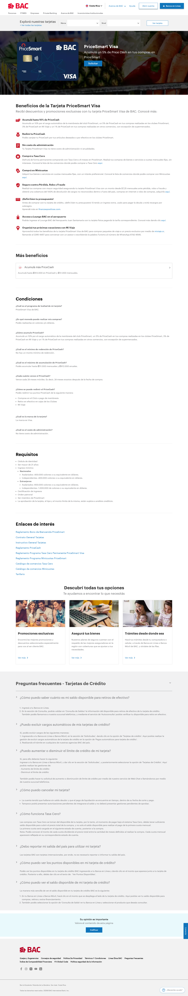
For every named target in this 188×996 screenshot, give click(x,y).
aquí (100, 163)
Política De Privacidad (72, 958)
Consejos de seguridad (51, 958)
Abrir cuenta (148, 6)
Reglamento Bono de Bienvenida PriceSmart (40, 531)
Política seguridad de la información (86, 962)
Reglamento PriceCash (28, 547)
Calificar (94, 930)
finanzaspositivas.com (49, 209)
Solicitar (93, 63)
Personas (12, 13)
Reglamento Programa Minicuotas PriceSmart (41, 558)
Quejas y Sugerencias (29, 958)
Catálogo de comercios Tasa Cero (34, 563)
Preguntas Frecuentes (134, 958)
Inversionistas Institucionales (90, 13)
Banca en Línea (173, 6)
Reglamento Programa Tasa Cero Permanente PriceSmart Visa (50, 553)
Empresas (35, 13)
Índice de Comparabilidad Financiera (36, 962)
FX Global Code (61, 962)
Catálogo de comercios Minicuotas (35, 568)
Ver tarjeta (157, 23)
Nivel (104, 23)
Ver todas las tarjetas (31, 25)
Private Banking (50, 13)
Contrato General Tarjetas (30, 537)
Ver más (22, 657)
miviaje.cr (159, 231)
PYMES (23, 13)
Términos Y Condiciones (95, 958)
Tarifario (20, 574)
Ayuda (132, 6)
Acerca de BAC (116, 6)
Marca (63, 23)
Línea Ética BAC (115, 958)
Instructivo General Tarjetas (31, 542)
